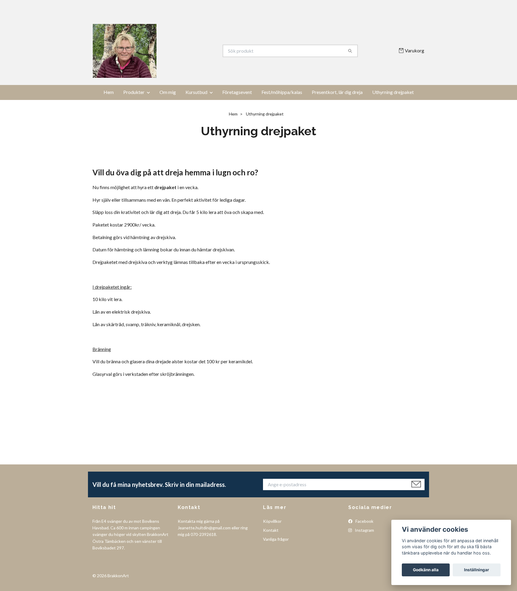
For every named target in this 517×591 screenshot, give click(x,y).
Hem (109, 92)
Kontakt (271, 530)
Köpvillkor (272, 521)
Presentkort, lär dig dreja (337, 92)
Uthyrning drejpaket (393, 92)
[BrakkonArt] (175, 51)
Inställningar (476, 569)
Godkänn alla (426, 569)
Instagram (364, 530)
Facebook (364, 521)
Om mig (167, 92)
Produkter (134, 92)
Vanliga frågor (276, 539)
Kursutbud (196, 92)
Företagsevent (237, 92)
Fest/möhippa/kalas (281, 92)
